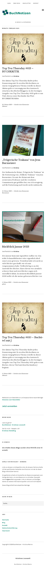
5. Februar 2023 (6, 282)
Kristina (16, 76)
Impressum (6, 531)
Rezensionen (5, 193)
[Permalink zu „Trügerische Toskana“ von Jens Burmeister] (23, 155)
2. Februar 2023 (6, 373)
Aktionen (4, 106)
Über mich (16, 3)
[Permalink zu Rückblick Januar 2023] (23, 242)
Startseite (5, 520)
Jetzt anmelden (9, 406)
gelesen (4, 284)
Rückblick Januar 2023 (15, 246)
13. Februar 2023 (7, 191)
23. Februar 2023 (7, 104)
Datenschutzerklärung (9, 528)
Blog (9, 3)
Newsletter (27, 3)
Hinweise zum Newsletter (11, 400)
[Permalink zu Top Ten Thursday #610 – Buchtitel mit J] (23, 333)
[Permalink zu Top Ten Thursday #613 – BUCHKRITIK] (23, 64)
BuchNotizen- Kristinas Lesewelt (13, 425)
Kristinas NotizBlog (9, 431)
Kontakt (36, 3)
